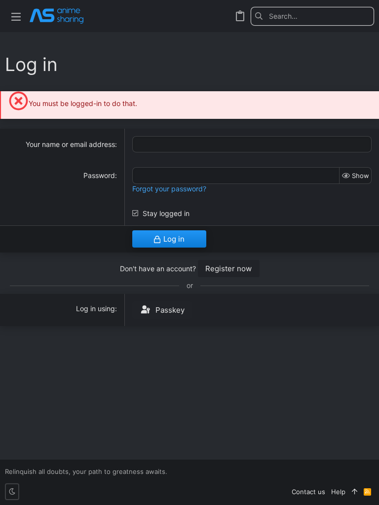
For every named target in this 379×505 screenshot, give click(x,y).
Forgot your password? (169, 188)
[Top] (354, 491)
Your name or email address (70, 144)
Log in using (95, 308)
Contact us (308, 492)
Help (338, 492)
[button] (16, 16)
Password (99, 175)
